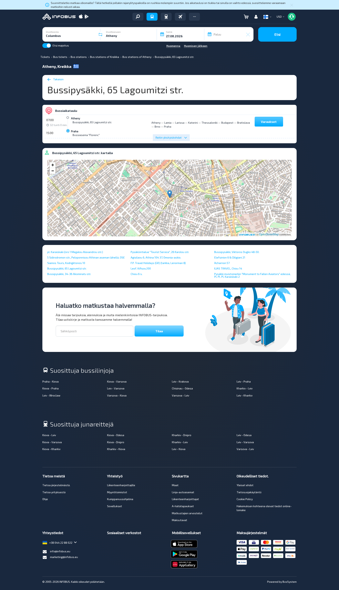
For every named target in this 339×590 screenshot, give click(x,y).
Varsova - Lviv (180, 395)
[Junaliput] (166, 17)
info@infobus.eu (60, 551)
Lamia (167, 122)
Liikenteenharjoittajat (185, 499)
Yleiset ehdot (245, 485)
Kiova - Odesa (115, 435)
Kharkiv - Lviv (244, 388)
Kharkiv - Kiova (116, 449)
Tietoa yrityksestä (54, 492)
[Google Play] (86, 16)
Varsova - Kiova (117, 395)
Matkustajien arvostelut (187, 513)
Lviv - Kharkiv (244, 395)
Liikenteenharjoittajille (121, 485)
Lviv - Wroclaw (51, 395)
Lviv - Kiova (178, 449)
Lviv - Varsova (115, 388)
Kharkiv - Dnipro (181, 435)
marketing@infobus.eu (64, 557)
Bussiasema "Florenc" (86, 135)
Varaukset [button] (269, 121)
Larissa (179, 122)
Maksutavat (179, 520)
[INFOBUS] (59, 17)
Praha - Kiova (50, 381)
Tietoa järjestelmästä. (56, 485)
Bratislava (243, 122)
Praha (74, 131)
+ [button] (52, 165)
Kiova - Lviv (49, 435)
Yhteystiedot (52, 533)
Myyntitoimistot (117, 492)
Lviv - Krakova (180, 381)
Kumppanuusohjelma (120, 499)
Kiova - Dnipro (115, 442)
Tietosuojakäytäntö (249, 492)
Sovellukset (114, 506)
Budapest (227, 122)
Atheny (75, 118)
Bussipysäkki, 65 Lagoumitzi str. (92, 122)
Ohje (45, 499)
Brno (157, 126)
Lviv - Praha (244, 381)
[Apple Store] (80, 16)
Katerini (193, 122)
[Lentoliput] (180, 17)
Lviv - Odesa (244, 435)
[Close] (292, 5)
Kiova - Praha (50, 388)
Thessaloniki (209, 122)
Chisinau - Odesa (182, 388)
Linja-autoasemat (183, 492)
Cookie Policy (245, 499)
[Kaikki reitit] (137, 17)
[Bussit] (152, 17)
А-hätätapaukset (183, 506)
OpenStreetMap (269, 234)
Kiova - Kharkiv (51, 449)
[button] (194, 17)
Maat (175, 485)
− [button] (52, 170)
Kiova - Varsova (117, 381)
